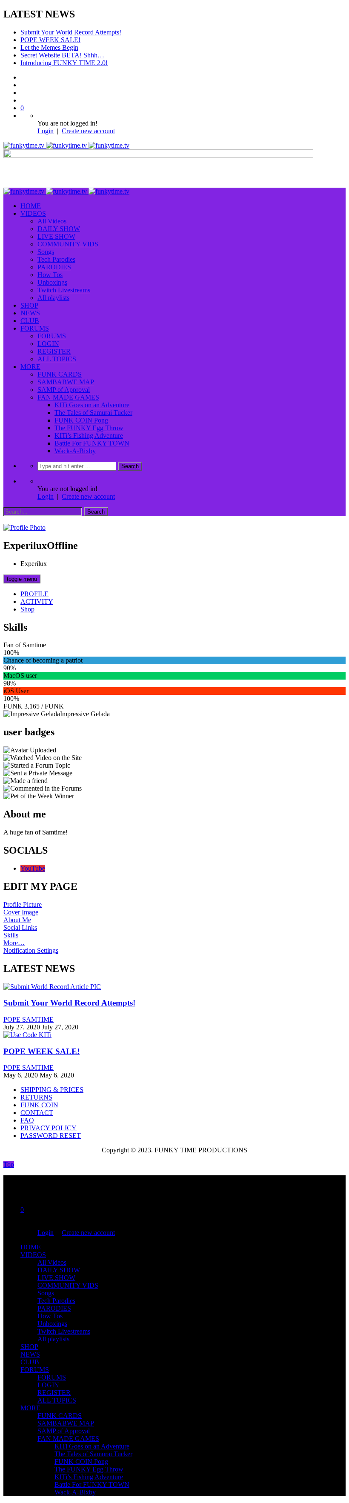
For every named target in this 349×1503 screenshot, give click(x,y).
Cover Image (20, 912)
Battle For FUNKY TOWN (91, 443)
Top (8, 1164)
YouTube (32, 868)
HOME (30, 205)
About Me (17, 919)
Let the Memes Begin (49, 47)
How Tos (50, 274)
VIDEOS (33, 213)
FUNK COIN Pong (81, 420)
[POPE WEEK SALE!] (27, 1034)
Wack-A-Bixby (75, 450)
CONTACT (36, 1112)
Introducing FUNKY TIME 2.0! (64, 62)
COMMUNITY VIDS (67, 244)
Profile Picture (22, 904)
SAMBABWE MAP (65, 382)
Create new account (88, 130)
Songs (45, 251)
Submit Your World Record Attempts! (70, 32)
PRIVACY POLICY (48, 1128)
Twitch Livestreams (63, 290)
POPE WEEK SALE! (50, 39)
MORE (30, 366)
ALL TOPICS (56, 359)
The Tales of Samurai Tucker (93, 412)
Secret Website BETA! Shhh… (62, 55)
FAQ (27, 1120)
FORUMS (34, 328)
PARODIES (54, 267)
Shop (27, 609)
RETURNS (36, 1097)
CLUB (29, 320)
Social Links (20, 927)
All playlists (53, 297)
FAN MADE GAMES (68, 397)
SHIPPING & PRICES (51, 1089)
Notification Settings (30, 950)
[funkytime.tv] (66, 145)
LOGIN (48, 343)
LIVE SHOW (56, 236)
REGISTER (54, 351)
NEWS (30, 313)
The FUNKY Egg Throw (88, 427)
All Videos (51, 221)
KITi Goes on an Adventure (91, 405)
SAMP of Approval (63, 389)
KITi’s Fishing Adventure (88, 435)
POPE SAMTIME (28, 1019)
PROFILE (34, 593)
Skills (10, 935)
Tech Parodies (56, 259)
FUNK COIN (39, 1105)
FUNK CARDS (59, 374)
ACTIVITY (36, 601)
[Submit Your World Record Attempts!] (52, 986)
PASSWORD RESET (50, 1135)
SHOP (29, 305)
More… (14, 942)
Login (45, 130)
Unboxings (52, 282)
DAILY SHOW (58, 228)
